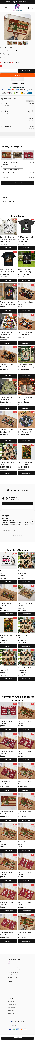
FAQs (9, 991)
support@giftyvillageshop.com (15, 975)
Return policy (11, 1010)
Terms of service (12, 1004)
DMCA (9, 994)
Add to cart (17, 1038)
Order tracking (11, 988)
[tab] (13, 535)
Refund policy (11, 1013)
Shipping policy (11, 1007)
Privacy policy (11, 1001)
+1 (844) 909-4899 (13, 973)
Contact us (10, 985)
